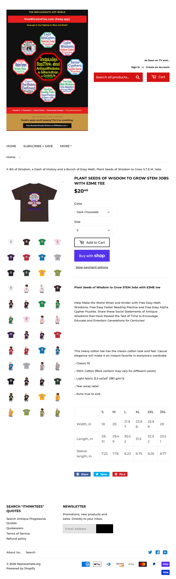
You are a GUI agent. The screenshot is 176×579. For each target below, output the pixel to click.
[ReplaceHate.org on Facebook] (157, 553)
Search (30, 552)
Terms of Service (18, 533)
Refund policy (16, 538)
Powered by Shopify (20, 568)
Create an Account (158, 67)
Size (77, 222)
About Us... (14, 552)
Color (78, 204)
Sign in (135, 67)
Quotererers (14, 528)
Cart (161, 77)
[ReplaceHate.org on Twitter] (150, 553)
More (65, 146)
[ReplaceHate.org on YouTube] (165, 553)
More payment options (92, 267)
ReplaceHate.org (29, 564)
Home (11, 146)
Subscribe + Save (38, 146)
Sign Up (104, 528)
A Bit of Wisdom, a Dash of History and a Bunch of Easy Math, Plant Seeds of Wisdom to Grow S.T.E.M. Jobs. (84, 169)
